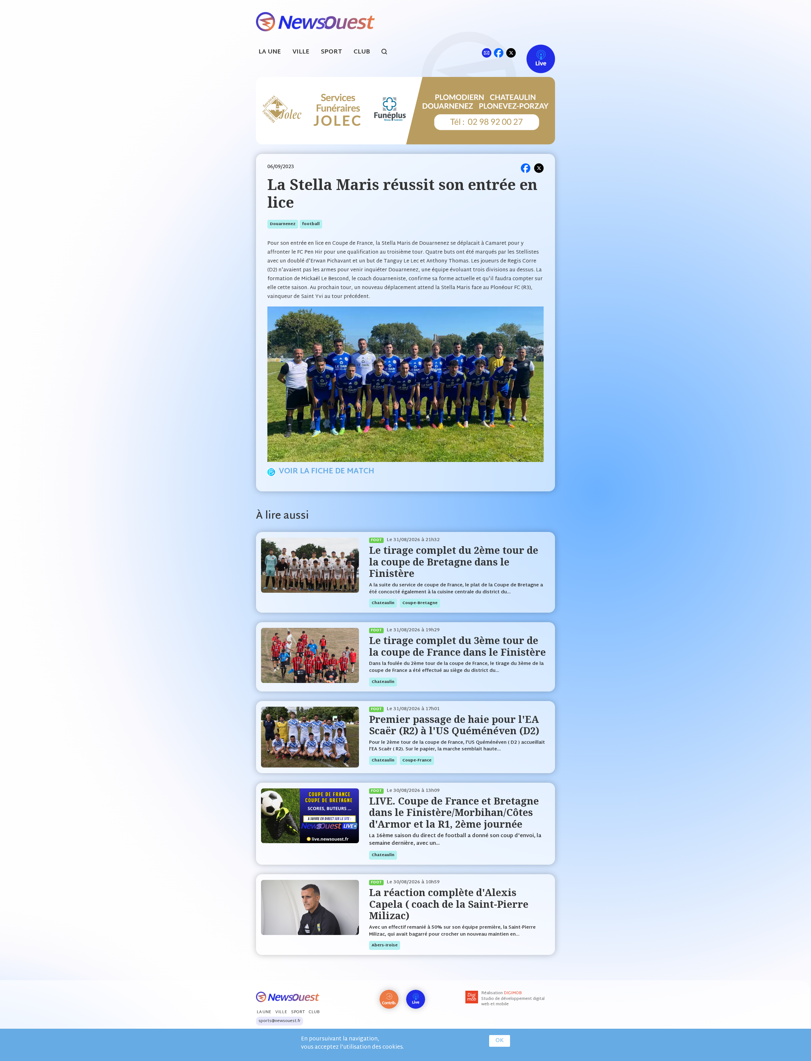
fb (498, 52)
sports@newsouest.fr (280, 1021)
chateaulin (383, 603)
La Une (270, 52)
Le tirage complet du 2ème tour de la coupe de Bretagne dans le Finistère (453, 562)
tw (511, 52)
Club (362, 52)
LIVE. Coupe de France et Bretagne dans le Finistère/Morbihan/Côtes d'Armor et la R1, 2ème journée (454, 812)
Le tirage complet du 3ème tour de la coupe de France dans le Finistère (457, 646)
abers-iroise (385, 945)
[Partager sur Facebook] (525, 168)
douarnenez (283, 224)
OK (499, 1041)
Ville (301, 52)
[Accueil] (315, 21)
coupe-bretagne (419, 603)
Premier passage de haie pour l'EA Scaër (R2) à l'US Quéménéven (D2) (454, 725)
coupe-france (416, 760)
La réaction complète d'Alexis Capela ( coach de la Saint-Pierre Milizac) (448, 904)
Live (534, 52)
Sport (331, 52)
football (311, 224)
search (387, 52)
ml (486, 52)
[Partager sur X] (539, 168)
